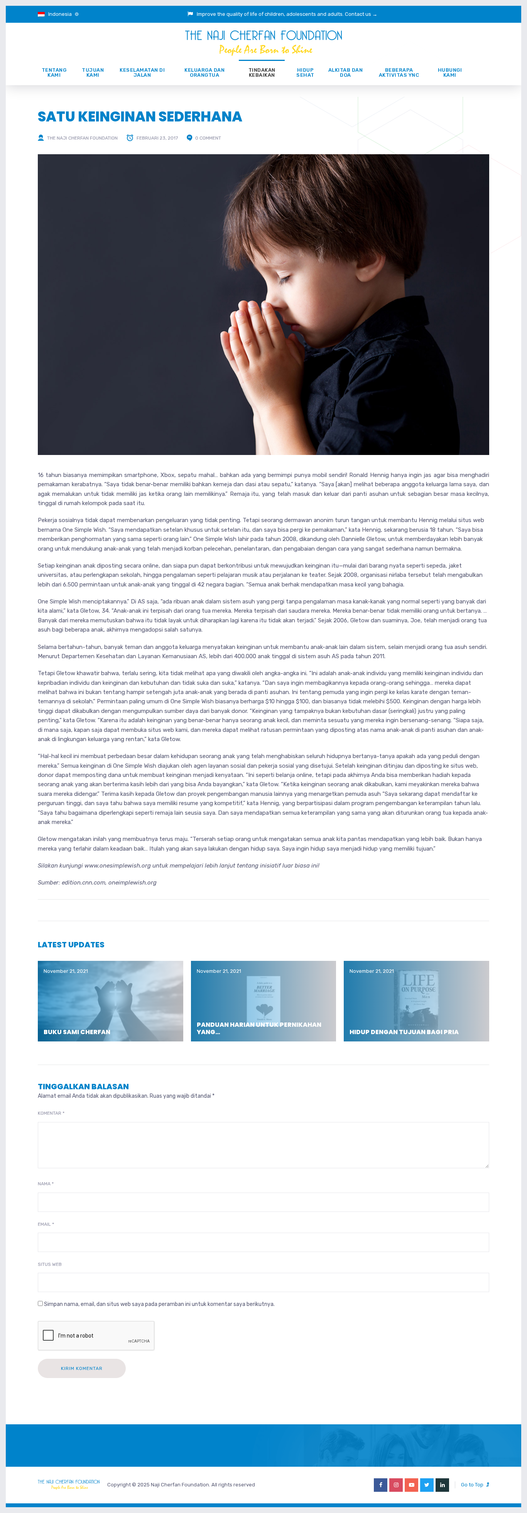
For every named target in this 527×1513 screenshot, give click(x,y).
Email (46, 1224)
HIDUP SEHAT (305, 72)
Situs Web (50, 1264)
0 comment (208, 138)
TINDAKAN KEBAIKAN (261, 72)
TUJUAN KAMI (93, 72)
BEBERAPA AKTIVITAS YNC (399, 72)
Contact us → (361, 14)
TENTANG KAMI (54, 72)
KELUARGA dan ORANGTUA (204, 72)
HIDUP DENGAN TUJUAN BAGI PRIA (404, 1032)
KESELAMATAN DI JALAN (142, 72)
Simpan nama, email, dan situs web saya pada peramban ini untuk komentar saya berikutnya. (159, 1304)
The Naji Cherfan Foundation (82, 138)
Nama (46, 1183)
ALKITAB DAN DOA (345, 72)
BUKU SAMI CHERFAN (77, 1032)
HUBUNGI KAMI (450, 72)
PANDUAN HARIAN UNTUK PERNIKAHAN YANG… (259, 1028)
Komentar (51, 1113)
